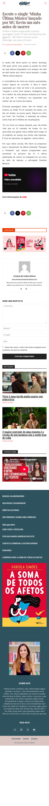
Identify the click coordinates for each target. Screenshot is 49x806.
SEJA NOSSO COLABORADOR (14, 503)
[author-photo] (24, 273)
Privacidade (16, 739)
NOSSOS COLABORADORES (13, 496)
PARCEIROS (7, 550)
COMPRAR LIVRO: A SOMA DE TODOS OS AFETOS (22, 557)
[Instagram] (21, 729)
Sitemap (34, 739)
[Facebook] (12, 53)
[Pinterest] (23, 53)
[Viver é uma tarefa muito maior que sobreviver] (24, 382)
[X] (17, 53)
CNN (24, 197)
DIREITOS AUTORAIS (10, 510)
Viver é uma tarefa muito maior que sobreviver (22, 398)
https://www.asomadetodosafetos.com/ (24, 279)
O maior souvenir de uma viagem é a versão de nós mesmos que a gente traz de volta (24, 434)
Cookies (26, 739)
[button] (4, 3)
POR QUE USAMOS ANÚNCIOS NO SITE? (18, 536)
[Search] (45, 3)
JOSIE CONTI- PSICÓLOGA (12, 529)
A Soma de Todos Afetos (13, 44)
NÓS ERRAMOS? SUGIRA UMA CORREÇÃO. (19, 517)
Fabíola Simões (7, 402)
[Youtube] (34, 730)
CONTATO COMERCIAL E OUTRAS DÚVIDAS (20, 543)
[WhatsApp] (28, 53)
